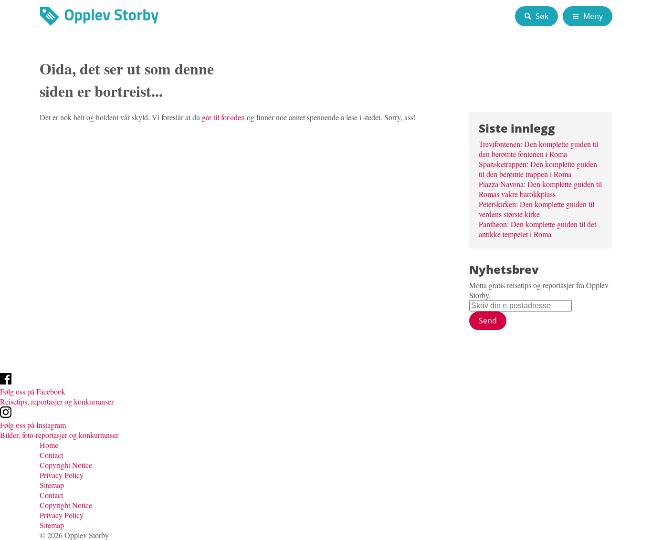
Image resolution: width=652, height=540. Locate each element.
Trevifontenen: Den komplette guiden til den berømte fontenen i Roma (539, 149)
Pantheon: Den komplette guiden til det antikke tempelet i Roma (537, 229)
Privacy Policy (63, 475)
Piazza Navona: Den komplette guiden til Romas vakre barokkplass (540, 189)
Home (49, 445)
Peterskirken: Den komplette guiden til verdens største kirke (536, 209)
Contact (51, 455)
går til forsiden (223, 117)
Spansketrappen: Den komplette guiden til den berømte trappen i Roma (538, 169)
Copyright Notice (66, 465)
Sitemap (52, 485)
